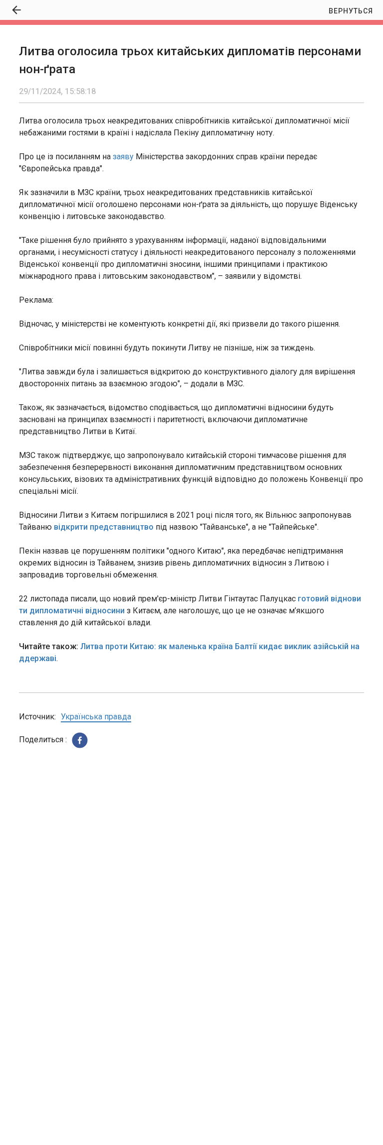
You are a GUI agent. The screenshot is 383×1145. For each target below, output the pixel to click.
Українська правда (96, 716)
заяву (123, 156)
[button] (80, 740)
